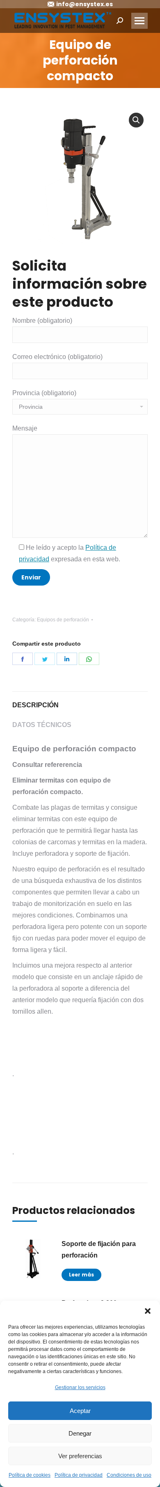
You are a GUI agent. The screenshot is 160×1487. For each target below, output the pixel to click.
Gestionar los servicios (80, 1387)
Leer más (81, 1274)
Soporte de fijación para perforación (99, 1249)
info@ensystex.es (84, 4)
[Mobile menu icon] (139, 21)
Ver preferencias (80, 1455)
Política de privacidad (79, 1475)
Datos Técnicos (41, 724)
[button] (148, 1311)
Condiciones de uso (129, 1475)
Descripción (35, 705)
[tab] (80, 701)
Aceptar (80, 1410)
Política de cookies (29, 1475)
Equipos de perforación (63, 620)
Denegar (80, 1433)
